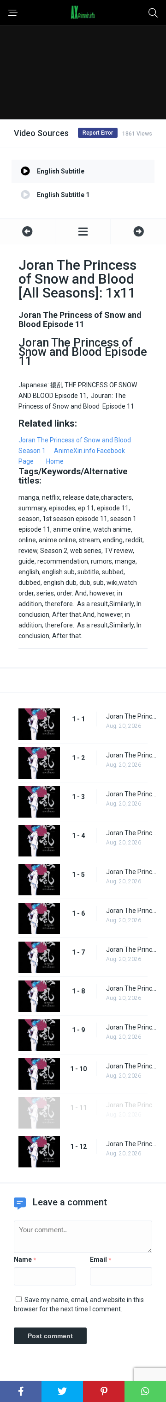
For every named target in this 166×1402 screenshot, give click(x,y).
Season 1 (32, 450)
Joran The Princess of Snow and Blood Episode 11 (131, 1105)
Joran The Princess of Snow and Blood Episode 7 (131, 949)
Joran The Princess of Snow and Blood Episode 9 (131, 1027)
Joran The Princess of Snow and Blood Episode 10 (131, 1066)
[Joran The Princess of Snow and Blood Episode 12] (138, 231)
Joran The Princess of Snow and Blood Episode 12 (131, 1144)
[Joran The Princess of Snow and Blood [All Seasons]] (82, 231)
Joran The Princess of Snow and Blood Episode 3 (131, 794)
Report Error (98, 133)
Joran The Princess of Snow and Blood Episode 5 (131, 871)
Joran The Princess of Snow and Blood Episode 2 (131, 755)
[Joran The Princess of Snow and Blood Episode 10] (27, 231)
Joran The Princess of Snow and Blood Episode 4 (131, 833)
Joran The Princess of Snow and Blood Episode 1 (131, 716)
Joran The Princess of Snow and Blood (74, 440)
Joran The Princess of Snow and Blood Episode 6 (131, 910)
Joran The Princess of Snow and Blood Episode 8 (131, 988)
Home (55, 461)
